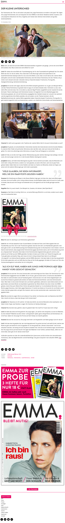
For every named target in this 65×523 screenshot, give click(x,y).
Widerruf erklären (6, 496)
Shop (2, 500)
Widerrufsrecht (4, 507)
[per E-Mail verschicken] (9, 61)
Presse (2, 502)
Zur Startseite (33, 489)
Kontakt (3, 516)
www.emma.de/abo (32, 236)
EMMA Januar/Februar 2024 (14, 354)
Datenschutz (4, 509)
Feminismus (10, 357)
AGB (2, 505)
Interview (9, 356)
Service (3, 510)
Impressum (3, 514)
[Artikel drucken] (13, 61)
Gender (32, 357)
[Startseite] (32, 2)
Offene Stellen (4, 512)
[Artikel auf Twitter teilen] (6, 61)
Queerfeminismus (26, 357)
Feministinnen (17, 357)
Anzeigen (3, 503)
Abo (2, 498)
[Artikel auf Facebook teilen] (2, 61)
